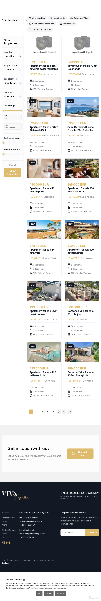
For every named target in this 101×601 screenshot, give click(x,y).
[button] (15, 20)
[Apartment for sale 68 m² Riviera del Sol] (44, 107)
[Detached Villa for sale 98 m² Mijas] (82, 291)
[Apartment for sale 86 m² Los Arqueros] (44, 291)
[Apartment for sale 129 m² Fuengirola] (82, 229)
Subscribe (92, 532)
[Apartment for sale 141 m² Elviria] (44, 229)
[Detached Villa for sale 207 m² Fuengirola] (82, 352)
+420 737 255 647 (27, 525)
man (5, 563)
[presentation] (31, 107)
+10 (64, 411)
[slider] (4, 110)
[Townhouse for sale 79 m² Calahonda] (82, 46)
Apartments (59, 18)
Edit (39, 593)
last (70, 412)
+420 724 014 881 (26, 537)
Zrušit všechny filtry (41, 29)
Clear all (12, 165)
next (59, 412)
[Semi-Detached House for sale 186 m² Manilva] (82, 107)
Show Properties (12, 172)
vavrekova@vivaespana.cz (30, 521)
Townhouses (69, 23)
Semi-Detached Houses (43, 23)
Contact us (82, 454)
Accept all (60, 593)
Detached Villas (81, 18)
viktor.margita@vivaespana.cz (32, 533)
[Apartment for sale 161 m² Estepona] (44, 168)
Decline (49, 593)
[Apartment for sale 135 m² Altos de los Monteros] (44, 46)
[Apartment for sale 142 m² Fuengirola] (44, 352)
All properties (38, 18)
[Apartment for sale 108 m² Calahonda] (82, 168)
